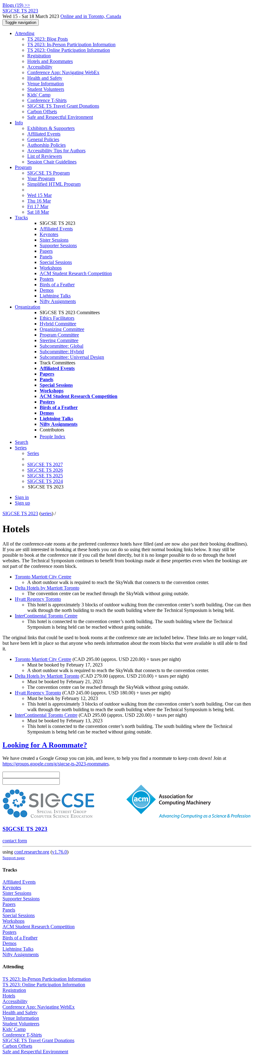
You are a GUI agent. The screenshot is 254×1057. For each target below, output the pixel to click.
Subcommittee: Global (61, 346)
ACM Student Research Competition (76, 273)
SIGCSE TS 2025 (45, 475)
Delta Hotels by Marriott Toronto (47, 588)
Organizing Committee (62, 329)
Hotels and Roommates (50, 61)
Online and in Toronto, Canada (90, 16)
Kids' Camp (38, 94)
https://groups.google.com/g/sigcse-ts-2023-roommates (55, 763)
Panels (46, 256)
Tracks (21, 217)
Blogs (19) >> (16, 5)
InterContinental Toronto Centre (46, 615)
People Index (52, 436)
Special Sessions (56, 262)
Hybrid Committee (58, 323)
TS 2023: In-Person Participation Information (71, 44)
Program (23, 167)
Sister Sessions (54, 240)
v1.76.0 (59, 851)
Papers (46, 251)
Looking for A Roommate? (44, 745)
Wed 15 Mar (39, 195)
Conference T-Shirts (47, 100)
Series (33, 453)
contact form (14, 840)
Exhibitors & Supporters (51, 128)
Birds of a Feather (57, 284)
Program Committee (59, 334)
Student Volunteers (45, 89)
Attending (24, 33)
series (46, 513)
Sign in (22, 497)
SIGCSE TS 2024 (45, 481)
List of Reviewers (44, 156)
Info (19, 122)
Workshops (51, 267)
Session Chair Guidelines (52, 161)
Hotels (8, 995)
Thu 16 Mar (39, 200)
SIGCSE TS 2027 (45, 464)
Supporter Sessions (58, 245)
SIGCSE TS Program (48, 173)
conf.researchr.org (31, 851)
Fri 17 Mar (37, 206)
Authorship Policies (46, 145)
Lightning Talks (55, 295)
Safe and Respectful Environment (60, 117)
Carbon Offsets (42, 111)
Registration (39, 55)
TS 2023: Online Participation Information (68, 50)
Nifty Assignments (58, 301)
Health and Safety (44, 78)
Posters (47, 279)
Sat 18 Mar (38, 212)
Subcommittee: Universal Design (72, 357)
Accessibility (39, 66)
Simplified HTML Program (54, 184)
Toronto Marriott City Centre (43, 576)
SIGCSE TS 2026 (45, 470)
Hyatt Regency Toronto (38, 599)
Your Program (41, 178)
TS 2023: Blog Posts (47, 39)
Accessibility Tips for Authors (56, 150)
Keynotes (49, 234)
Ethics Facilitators (57, 318)
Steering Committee (59, 340)
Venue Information (45, 83)
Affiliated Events (43, 133)
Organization (27, 307)
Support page (13, 857)
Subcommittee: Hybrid (62, 351)
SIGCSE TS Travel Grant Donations (63, 106)
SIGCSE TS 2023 (20, 513)
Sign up (22, 503)
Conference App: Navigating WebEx (63, 72)
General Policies (43, 139)
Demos (47, 290)
